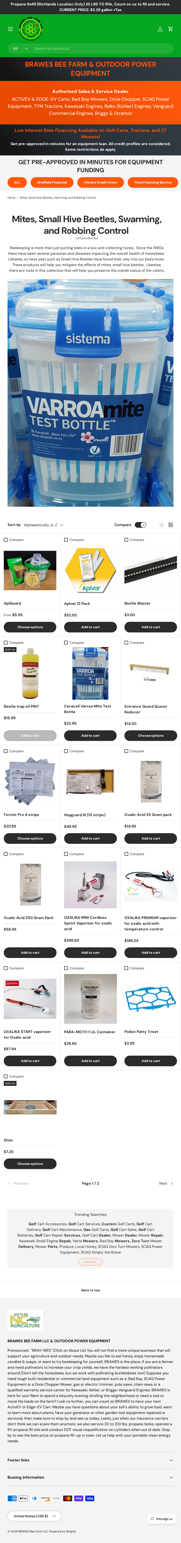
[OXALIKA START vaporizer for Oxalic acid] (30, 999)
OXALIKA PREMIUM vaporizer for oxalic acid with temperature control (150, 923)
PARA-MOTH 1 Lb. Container (89, 1031)
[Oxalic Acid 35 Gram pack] (150, 782)
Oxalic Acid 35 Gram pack (148, 814)
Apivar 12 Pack (77, 603)
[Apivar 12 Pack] (90, 570)
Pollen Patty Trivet (141, 1031)
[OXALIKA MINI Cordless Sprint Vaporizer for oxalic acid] (90, 884)
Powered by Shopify (62, 1531)
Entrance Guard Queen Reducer (145, 709)
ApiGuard (12, 603)
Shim (8, 1140)
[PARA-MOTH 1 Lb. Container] (90, 999)
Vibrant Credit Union (100, 182)
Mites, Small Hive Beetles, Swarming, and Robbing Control (58, 198)
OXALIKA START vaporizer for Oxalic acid (27, 1034)
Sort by (14, 524)
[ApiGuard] (30, 570)
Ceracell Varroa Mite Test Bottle (87, 709)
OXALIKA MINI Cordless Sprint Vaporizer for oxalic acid (88, 923)
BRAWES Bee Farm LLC (33, 1531)
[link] (35, 1183)
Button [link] (90, 1262)
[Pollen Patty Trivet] (150, 999)
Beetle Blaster (137, 603)
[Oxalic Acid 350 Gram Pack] (30, 884)
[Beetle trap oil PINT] (30, 673)
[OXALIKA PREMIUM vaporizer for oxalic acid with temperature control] (150, 884)
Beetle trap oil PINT (21, 706)
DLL (17, 182)
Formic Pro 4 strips (21, 814)
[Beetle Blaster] (150, 570)
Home (11, 198)
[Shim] (30, 1107)
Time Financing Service (153, 182)
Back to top (90, 1290)
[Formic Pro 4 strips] (30, 782)
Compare (123, 524)
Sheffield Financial (52, 182)
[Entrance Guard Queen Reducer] (150, 673)
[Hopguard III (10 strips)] (90, 782)
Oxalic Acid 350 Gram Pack (28, 917)
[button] (170, 29)
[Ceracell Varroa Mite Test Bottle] (90, 673)
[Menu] (10, 29)
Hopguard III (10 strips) (84, 814)
